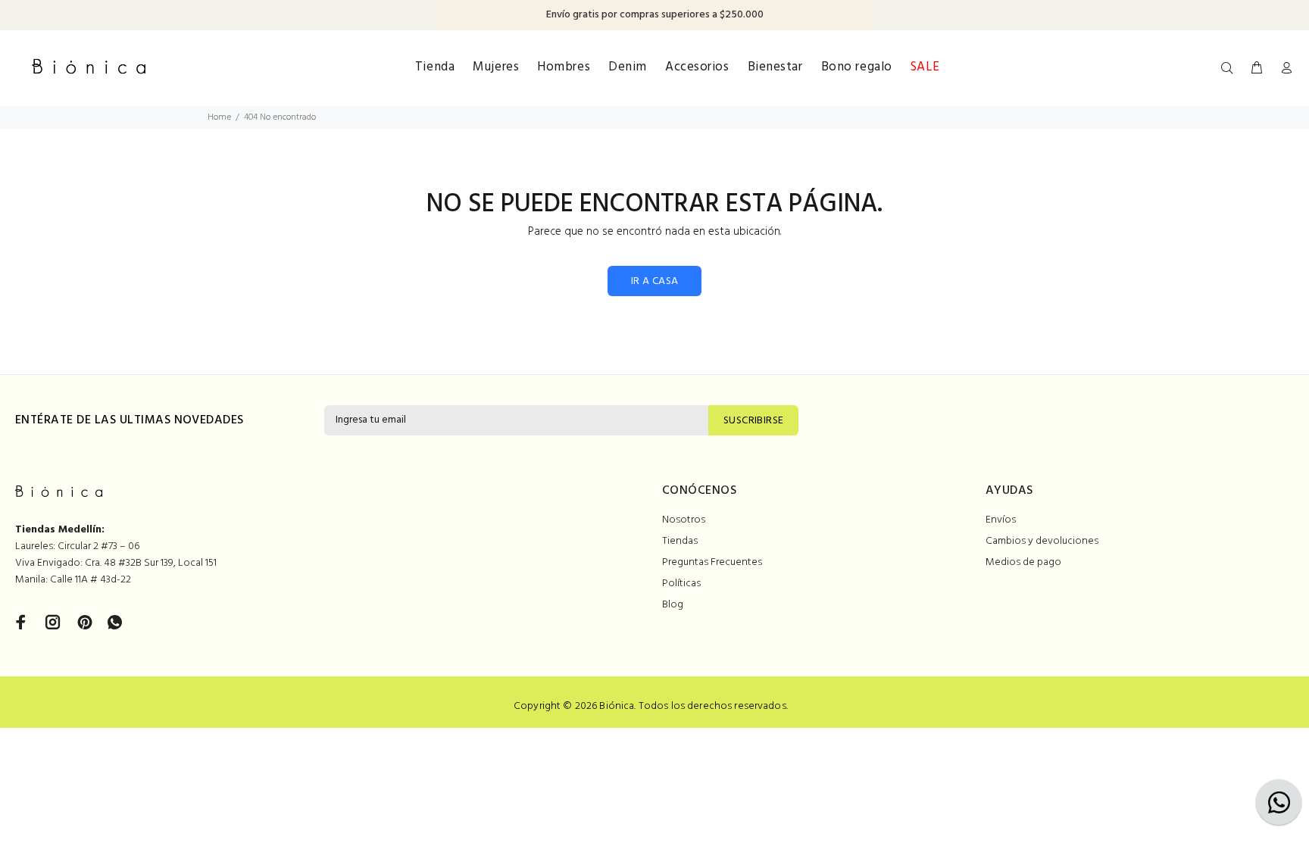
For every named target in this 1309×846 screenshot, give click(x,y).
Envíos (1001, 520)
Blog (672, 604)
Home (219, 117)
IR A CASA (655, 281)
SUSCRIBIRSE (753, 420)
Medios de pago (1023, 562)
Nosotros (683, 520)
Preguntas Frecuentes (712, 562)
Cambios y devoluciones (1042, 541)
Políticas (681, 583)
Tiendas (680, 541)
